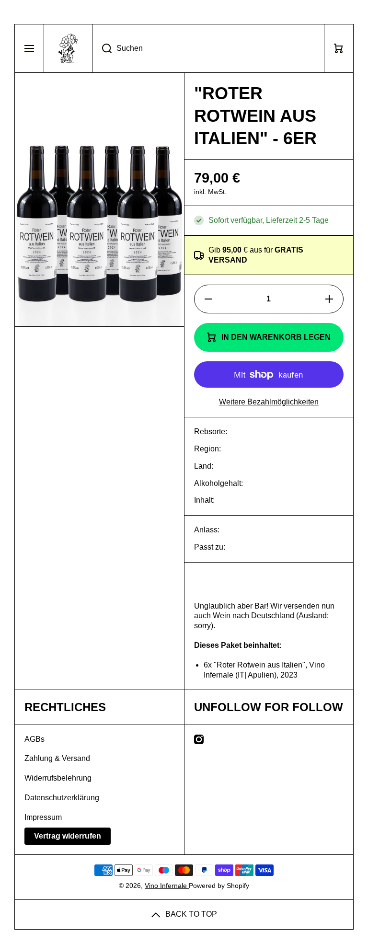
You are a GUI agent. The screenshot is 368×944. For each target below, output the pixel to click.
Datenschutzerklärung (61, 798)
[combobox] (208, 48)
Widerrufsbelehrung (58, 778)
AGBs (34, 739)
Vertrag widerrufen (67, 836)
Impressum (43, 817)
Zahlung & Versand (57, 758)
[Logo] (68, 48)
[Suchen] (102, 48)
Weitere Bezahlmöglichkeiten (269, 402)
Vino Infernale (167, 885)
